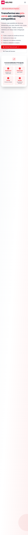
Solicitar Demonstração (11, 47)
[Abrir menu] (25, 2)
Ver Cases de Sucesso (9, 51)
